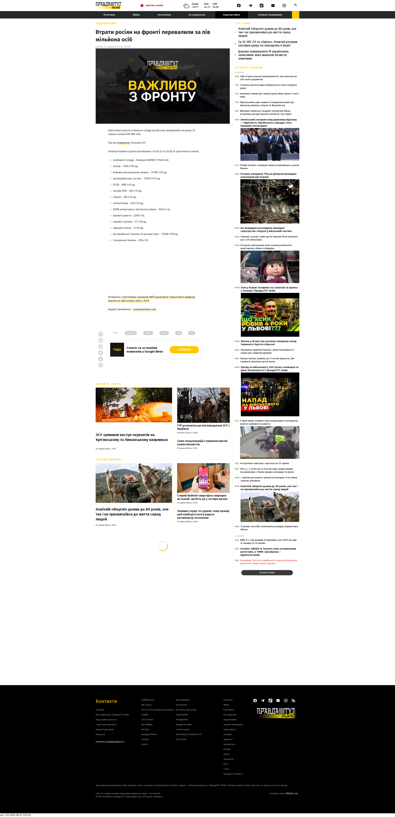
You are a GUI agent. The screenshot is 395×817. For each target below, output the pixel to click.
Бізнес (226, 754)
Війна (136, 14)
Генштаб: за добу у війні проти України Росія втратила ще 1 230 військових (269, 238)
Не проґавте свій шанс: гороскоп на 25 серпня (264, 463)
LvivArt (144, 744)
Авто (225, 764)
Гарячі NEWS (182, 714)
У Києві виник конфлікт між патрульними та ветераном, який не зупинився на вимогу (269, 422)
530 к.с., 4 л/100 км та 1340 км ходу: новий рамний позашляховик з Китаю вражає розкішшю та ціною (267, 470)
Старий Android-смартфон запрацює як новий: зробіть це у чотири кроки (202, 497)
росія (164, 333)
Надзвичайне (231, 14)
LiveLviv (145, 739)
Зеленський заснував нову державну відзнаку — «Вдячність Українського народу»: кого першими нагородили (268, 122)
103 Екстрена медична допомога (157, 709)
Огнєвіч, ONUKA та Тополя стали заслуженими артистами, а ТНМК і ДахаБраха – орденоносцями (268, 551)
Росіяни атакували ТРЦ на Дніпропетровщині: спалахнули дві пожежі (268, 175)
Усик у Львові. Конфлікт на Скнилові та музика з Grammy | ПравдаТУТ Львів (269, 289)
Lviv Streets (181, 704)
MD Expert (146, 704)
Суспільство (229, 744)
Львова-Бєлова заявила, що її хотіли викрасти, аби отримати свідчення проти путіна (267, 360)
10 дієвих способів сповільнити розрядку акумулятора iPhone (269, 528)
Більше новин (267, 573)
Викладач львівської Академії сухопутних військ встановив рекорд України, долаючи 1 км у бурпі (265, 112)
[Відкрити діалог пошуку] (295, 5)
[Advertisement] (154, 266)
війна (148, 333)
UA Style (145, 729)
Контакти (106, 701)
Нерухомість (229, 729)
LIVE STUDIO (147, 719)
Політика (109, 14)
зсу (191, 333)
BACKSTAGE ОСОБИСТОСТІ (189, 734)
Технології (228, 759)
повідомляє (123, 142)
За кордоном (197, 14)
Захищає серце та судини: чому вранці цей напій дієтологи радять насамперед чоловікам (203, 514)
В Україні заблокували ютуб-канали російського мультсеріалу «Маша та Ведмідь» (266, 247)
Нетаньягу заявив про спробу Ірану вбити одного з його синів (269, 95)
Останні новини (248, 67)
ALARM (144, 714)
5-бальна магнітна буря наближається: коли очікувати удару (268, 86)
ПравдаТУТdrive (149, 734)
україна (131, 333)
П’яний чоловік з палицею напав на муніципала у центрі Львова (269, 167)
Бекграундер (182, 700)
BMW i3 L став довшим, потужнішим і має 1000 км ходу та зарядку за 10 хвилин (268, 541)
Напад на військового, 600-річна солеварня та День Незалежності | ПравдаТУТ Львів (270, 369)
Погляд (226, 749)
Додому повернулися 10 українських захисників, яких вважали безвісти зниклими (263, 55)
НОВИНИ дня (147, 700)
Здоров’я (227, 739)
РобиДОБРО (182, 719)
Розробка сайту (283, 793)
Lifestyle (227, 734)
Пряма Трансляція (105, 729)
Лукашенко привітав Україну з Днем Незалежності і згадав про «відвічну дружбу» (268, 351)
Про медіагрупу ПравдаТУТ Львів (112, 714)
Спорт (226, 769)
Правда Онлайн (183, 724)
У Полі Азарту (182, 729)
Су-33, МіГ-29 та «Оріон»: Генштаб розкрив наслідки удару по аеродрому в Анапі (267, 43)
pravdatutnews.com (144, 309)
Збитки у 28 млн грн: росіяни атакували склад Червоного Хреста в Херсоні (268, 343)
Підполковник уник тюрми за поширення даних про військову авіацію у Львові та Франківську (267, 104)
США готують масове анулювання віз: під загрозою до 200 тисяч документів (268, 78)
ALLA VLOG (181, 739)
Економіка (164, 14)
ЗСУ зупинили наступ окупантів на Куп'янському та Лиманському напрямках (132, 437)
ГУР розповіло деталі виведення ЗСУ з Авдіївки (203, 427)
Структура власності (106, 724)
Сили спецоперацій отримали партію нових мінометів (202, 442)
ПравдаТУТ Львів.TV (233, 774)
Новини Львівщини (270, 14)
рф (178, 333)
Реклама (100, 709)
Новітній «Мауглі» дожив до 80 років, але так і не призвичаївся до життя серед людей (132, 514)
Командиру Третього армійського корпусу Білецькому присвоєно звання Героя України (268, 562)
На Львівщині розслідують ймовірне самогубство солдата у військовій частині (266, 230)
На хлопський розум (186, 709)
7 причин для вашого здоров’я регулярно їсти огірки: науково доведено (269, 479)
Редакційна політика (106, 719)
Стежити (184, 349)
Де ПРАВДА (146, 724)
